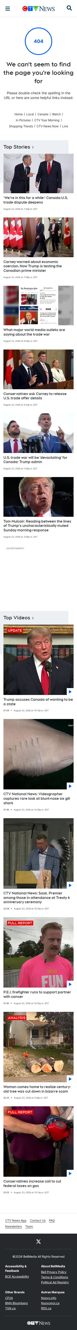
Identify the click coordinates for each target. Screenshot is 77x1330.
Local (30, 114)
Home (19, 114)
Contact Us (38, 1220)
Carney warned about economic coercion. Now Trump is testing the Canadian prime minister (32, 266)
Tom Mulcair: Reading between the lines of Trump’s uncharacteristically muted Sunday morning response (37, 525)
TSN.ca (10, 1308)
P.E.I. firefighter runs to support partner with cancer (37, 994)
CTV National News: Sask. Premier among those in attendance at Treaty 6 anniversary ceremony (36, 897)
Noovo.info (48, 1298)
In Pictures (23, 120)
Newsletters (13, 1226)
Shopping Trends (21, 126)
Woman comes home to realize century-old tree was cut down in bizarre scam (37, 1089)
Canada (42, 114)
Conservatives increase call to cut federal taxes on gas (32, 1183)
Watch (56, 114)
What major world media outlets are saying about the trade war (34, 332)
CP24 (9, 1298)
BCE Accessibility (17, 1276)
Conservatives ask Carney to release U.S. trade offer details (35, 396)
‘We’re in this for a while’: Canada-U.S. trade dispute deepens (35, 200)
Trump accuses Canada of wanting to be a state (38, 702)
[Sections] (7, 8)
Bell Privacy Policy (54, 1272)
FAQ (52, 1220)
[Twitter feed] (38, 1241)
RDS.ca (46, 1308)
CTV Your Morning (46, 120)
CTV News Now (48, 126)
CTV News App (16, 1220)
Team (29, 1226)
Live (65, 126)
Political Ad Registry (55, 1282)
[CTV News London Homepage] (38, 8)
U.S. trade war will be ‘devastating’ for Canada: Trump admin (35, 460)
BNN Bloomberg (16, 1303)
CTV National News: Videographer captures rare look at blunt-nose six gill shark (36, 798)
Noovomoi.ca (50, 1303)
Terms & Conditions (54, 1277)
